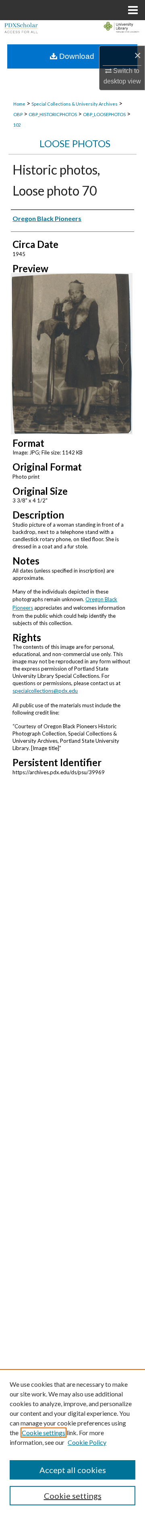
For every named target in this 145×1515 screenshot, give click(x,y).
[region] (72, 1442)
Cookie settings (43, 1432)
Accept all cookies (72, 1470)
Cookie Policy (87, 1442)
